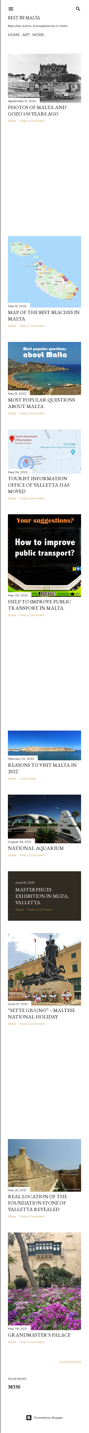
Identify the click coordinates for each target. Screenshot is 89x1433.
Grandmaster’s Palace (39, 1335)
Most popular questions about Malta (41, 403)
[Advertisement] (44, 179)
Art (26, 35)
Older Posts (70, 1362)
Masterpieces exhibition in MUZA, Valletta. (42, 896)
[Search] (78, 8)
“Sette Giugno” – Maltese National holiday (41, 1013)
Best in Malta (24, 18)
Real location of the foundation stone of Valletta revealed (37, 1202)
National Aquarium (36, 848)
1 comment (28, 778)
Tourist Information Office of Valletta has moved (38, 484)
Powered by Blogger (48, 1417)
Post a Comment (32, 121)
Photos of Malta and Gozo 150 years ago (37, 110)
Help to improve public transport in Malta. (39, 604)
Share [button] (12, 121)
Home (14, 35)
